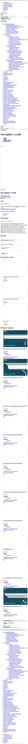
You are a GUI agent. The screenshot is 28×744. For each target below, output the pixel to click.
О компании (6, 2)
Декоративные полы (8, 86)
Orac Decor (11, 240)
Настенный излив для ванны (16, 64)
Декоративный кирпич (9, 24)
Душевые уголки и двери (15, 57)
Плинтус (5, 88)
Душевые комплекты (14, 47)
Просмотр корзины (11, 209)
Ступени (5, 77)
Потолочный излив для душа (16, 66)
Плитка (5, 75)
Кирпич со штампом (11, 30)
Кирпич (5, 72)
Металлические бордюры (9, 122)
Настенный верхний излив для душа (18, 62)
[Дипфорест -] (4, 12)
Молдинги (6, 79)
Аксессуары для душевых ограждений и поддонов (15, 53)
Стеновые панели (7, 74)
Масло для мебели (7, 109)
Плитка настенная (7, 95)
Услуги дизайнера (7, 6)
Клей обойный (7, 83)
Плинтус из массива (8, 90)
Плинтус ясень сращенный (10, 99)
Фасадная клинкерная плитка (10, 97)
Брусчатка (5, 118)
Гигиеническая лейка (14, 69)
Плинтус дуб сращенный (9, 101)
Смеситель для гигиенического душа (18, 39)
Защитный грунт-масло (9, 106)
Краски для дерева (7, 91)
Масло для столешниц (8, 110)
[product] (15, 267)
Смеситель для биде (14, 37)
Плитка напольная (7, 94)
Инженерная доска (8, 73)
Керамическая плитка (8, 96)
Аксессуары (9, 70)
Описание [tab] (5, 213)
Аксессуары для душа (14, 49)
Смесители (9, 35)
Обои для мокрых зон (8, 82)
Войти (5, 10)
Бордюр (5, 119)
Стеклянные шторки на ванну (16, 59)
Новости (5, 7)
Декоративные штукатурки (10, 84)
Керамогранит (6, 92)
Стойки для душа (13, 48)
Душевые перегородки (14, 55)
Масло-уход (6, 117)
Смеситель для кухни (14, 42)
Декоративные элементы (12, 31)
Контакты (5, 9)
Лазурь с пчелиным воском (10, 108)
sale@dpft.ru (8, 626)
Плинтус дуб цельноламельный (11, 103)
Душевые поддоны (13, 56)
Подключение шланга (14, 65)
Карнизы (5, 78)
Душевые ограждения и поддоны (14, 51)
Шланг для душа (13, 68)
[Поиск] (26, 129)
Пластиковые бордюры (9, 121)
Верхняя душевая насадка (15, 61)
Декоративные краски (8, 87)
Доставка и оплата (7, 3)
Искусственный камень (12, 27)
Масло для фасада (7, 113)
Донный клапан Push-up (15, 44)
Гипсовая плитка (10, 29)
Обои (4, 81)
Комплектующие (10, 60)
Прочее (5, 123)
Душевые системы (10, 46)
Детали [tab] (5, 215)
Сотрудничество (7, 5)
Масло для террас (7, 112)
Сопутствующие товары (12, 33)
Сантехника (6, 34)
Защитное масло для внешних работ (12, 105)
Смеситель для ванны (14, 38)
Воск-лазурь (6, 104)
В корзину (3, 209)
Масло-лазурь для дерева (9, 116)
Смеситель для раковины (15, 43)
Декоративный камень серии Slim (14, 26)
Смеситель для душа (14, 40)
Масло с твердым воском (9, 114)
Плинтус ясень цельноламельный (11, 100)
